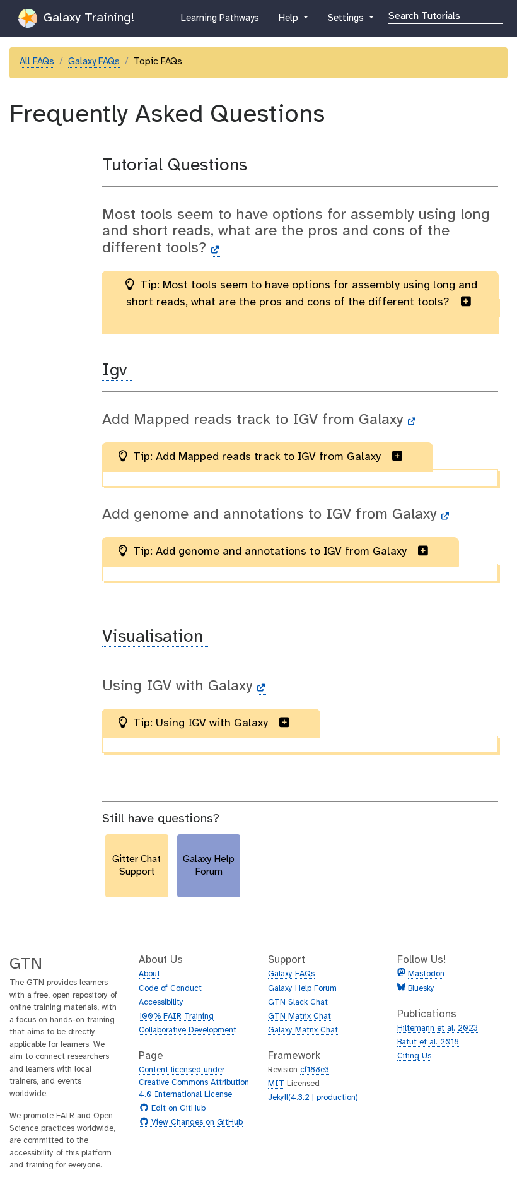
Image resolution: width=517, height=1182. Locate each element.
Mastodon (426, 974)
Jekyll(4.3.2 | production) (313, 1098)
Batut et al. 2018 (428, 1042)
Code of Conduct (170, 988)
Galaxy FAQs (94, 62)
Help (289, 22)
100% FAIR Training (176, 1016)
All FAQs (37, 62)
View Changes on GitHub (195, 1122)
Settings (346, 22)
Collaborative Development (187, 1030)
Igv (117, 371)
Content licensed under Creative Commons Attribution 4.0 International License (194, 1082)
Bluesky (419, 988)
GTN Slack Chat (298, 1002)
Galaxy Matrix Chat (303, 1030)
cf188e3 (314, 1070)
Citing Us (414, 1056)
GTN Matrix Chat (299, 1016)
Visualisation (155, 637)
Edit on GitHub (177, 1108)
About (149, 974)
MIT (276, 1084)
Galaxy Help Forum (302, 988)
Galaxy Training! (87, 18)
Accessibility (161, 1002)
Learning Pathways (219, 22)
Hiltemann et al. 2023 (437, 1028)
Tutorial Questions (177, 166)
